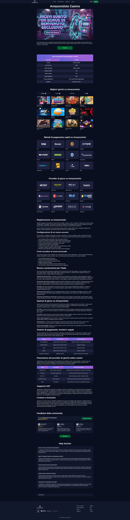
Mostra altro (65, 436)
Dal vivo (57, 93)
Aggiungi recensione (87, 418)
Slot (85, 93)
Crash (71, 93)
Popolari (42, 93)
